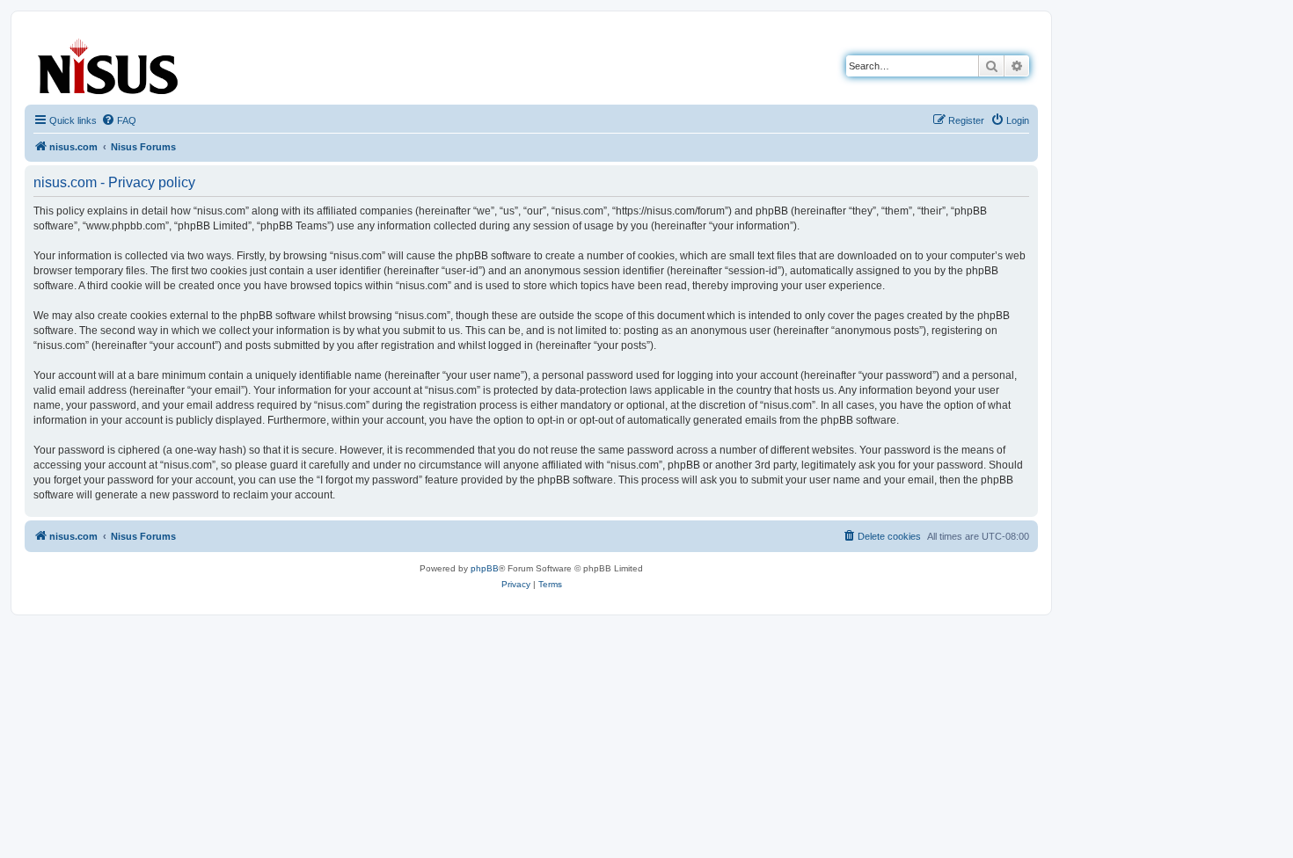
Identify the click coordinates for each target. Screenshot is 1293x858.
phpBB (485, 568)
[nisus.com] (109, 63)
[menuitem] (118, 120)
